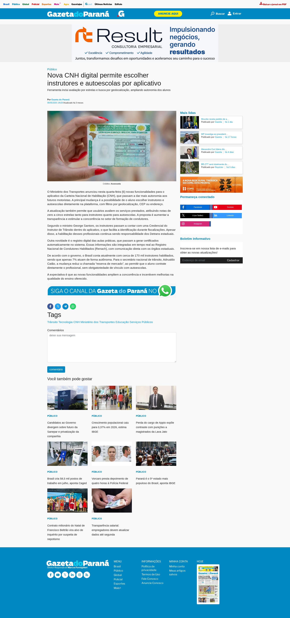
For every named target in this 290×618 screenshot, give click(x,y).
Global (25, 4)
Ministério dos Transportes (98, 322)
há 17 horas (230, 137)
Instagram (198, 224)
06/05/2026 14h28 (55, 103)
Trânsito (52, 322)
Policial (35, 4)
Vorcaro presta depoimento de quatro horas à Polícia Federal (110, 481)
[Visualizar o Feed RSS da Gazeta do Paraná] (87, 575)
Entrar (237, 13)
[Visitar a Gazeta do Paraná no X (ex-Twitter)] (65, 575)
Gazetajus (76, 4)
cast (88, 4)
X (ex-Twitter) (197, 215)
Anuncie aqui (168, 13)
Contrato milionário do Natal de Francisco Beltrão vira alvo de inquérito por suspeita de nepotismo (66, 532)
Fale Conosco (150, 578)
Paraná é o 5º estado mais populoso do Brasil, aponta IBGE (155, 481)
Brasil (6, 4)
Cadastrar (233, 260)
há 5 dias (230, 167)
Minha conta (177, 566)
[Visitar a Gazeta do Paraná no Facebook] (50, 575)
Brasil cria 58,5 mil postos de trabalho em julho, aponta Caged (67, 481)
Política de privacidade (149, 568)
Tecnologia (65, 322)
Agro (66, 4)
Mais (57, 3)
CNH (76, 322)
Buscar (220, 13)
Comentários (55, 330)
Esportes (46, 4)
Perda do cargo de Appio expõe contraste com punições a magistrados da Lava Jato (155, 427)
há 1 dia (229, 122)
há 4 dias (229, 152)
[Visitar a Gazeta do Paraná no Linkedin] (72, 575)
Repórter (218, 167)
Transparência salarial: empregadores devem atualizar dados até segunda (110, 530)
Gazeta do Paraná (60, 99)
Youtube (230, 207)
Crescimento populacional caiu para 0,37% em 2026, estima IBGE (110, 427)
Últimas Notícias (103, 4)
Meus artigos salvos (177, 572)
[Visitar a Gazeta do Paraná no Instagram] (79, 575)
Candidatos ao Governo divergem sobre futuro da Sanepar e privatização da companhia (63, 429)
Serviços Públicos (141, 322)
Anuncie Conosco (152, 583)
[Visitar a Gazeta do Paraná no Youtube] (58, 575)
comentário (56, 369)
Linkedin (230, 215)
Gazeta (218, 122)
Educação (122, 322)
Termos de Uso (151, 574)
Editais (118, 4)
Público (16, 4)
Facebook (198, 207)
